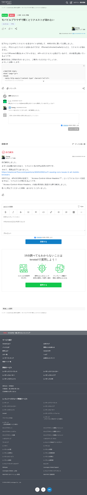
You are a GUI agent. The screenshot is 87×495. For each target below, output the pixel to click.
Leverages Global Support (51, 467)
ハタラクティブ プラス (50, 438)
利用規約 (11, 386)
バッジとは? (6, 347)
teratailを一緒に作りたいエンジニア (19, 333)
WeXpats (5, 467)
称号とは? (5, 351)
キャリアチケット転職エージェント (53, 435)
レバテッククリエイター (51, 371)
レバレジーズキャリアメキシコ (52, 470)
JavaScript (5, 24)
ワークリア (6, 442)
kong (78, 28)
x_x (9, 101)
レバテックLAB (48, 379)
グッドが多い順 (80, 144)
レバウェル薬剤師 (48, 460)
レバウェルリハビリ (8, 456)
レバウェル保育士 (8, 453)
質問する (43, 285)
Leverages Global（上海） (10, 470)
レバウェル (47, 445)
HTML (12, 24)
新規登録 (82, 2)
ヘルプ (45, 354)
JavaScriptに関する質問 (13, 7)
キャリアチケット (8, 427)
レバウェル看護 (48, 449)
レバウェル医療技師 (49, 453)
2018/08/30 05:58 (78, 33)
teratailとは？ (7, 343)
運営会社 (5, 386)
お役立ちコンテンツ (49, 358)
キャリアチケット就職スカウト (52, 431)
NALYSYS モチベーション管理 (11, 474)
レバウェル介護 (7, 449)
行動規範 (65, 125)
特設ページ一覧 (7, 361)
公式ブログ (47, 343)
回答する (43, 242)
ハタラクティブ (7, 438)
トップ (3, 7)
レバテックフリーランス (10, 371)
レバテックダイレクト (9, 379)
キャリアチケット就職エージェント (53, 427)
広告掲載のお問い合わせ (9, 391)
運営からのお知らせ (49, 347)
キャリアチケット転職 (9, 435)
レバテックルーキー (9, 375)
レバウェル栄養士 (48, 456)
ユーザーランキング (8, 358)
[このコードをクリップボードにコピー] (84, 66)
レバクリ (5, 445)
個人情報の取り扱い (14, 388)
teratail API (47, 351)
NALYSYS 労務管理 (49, 474)
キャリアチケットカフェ (9, 431)
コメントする (73, 129)
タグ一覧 (5, 354)
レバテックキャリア (50, 375)
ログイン (76, 2)
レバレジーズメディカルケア (11, 463)
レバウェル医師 (7, 460)
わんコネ (46, 463)
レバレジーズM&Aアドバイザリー (53, 442)
